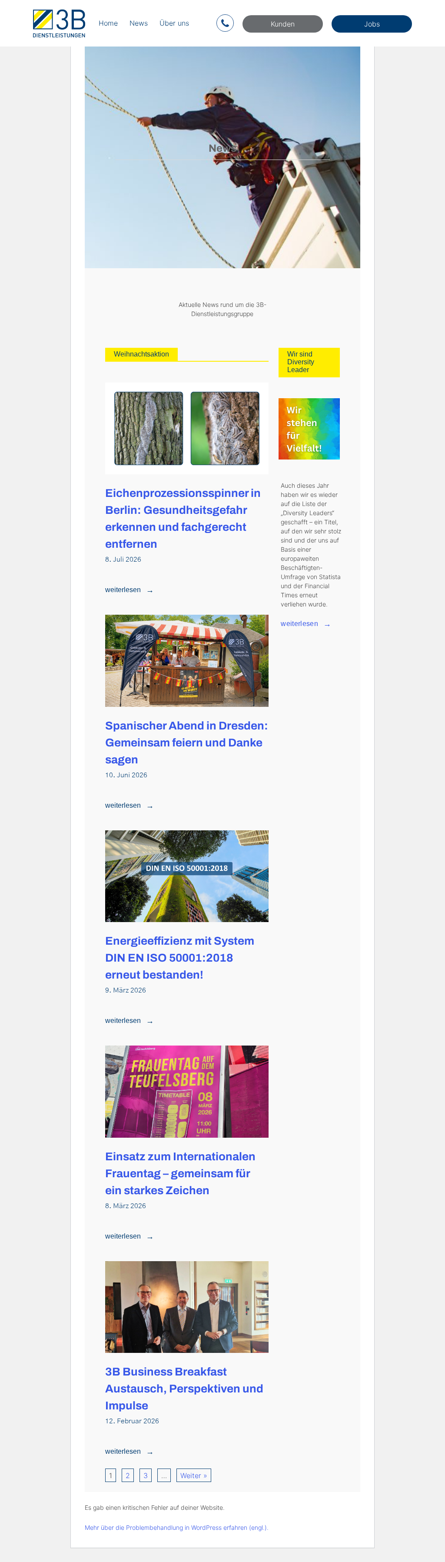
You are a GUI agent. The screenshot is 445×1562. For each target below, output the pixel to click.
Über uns (174, 23)
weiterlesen (123, 589)
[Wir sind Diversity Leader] (309, 429)
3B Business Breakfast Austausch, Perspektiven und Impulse (184, 1389)
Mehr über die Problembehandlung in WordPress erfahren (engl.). (177, 1527)
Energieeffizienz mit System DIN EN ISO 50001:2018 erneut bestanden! (179, 958)
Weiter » (193, 1475)
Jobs (372, 24)
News (139, 23)
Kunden (283, 24)
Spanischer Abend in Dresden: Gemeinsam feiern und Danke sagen (186, 742)
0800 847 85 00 (225, 23)
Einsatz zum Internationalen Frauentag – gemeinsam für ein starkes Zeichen (180, 1173)
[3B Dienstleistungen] (59, 23)
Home (108, 23)
